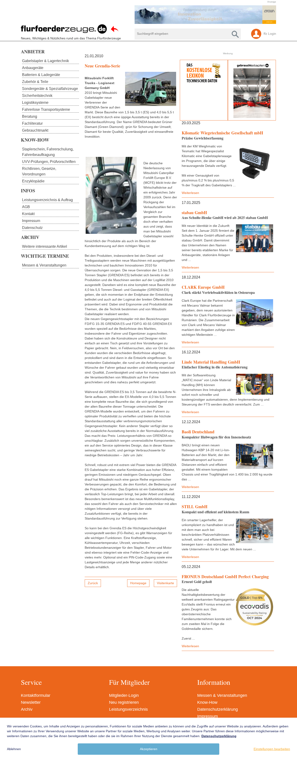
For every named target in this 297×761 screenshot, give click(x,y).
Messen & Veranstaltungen (222, 695)
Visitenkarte (165, 583)
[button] (146, 14)
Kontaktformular (35, 695)
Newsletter (31, 702)
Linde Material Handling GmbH (211, 362)
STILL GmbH (194, 507)
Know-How (207, 702)
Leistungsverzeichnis (128, 709)
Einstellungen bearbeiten (272, 749)
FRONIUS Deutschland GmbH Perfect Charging (225, 577)
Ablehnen (14, 749)
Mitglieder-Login (124, 695)
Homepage (138, 583)
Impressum (207, 716)
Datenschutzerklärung (217, 709)
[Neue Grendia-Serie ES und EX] (150, 89)
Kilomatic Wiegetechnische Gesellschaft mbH (222, 133)
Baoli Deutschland (198, 432)
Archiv (26, 709)
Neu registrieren (124, 702)
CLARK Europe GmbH (203, 287)
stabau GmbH (194, 212)
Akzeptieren (148, 749)
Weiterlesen (190, 193)
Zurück (93, 583)
